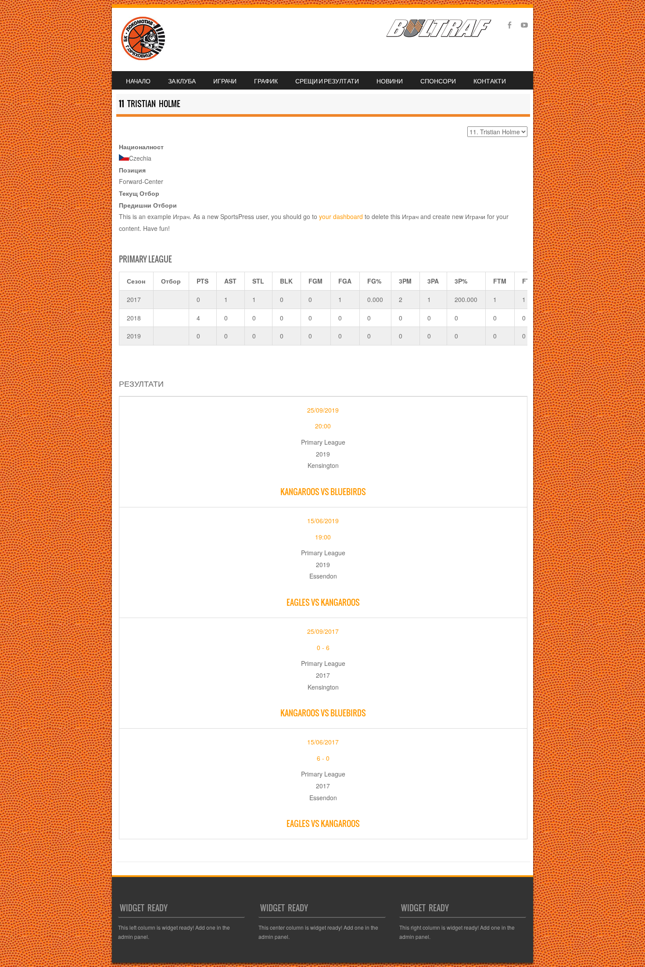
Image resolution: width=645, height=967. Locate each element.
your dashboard (341, 216)
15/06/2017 (323, 741)
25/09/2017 (323, 631)
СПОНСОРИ (438, 81)
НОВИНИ (389, 81)
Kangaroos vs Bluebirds (323, 492)
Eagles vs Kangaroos (323, 602)
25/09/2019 (323, 410)
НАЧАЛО (138, 81)
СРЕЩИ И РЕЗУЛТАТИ (327, 81)
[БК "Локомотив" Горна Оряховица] (141, 58)
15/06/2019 (323, 520)
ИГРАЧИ (224, 81)
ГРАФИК (266, 81)
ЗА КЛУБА (182, 81)
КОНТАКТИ (489, 81)
